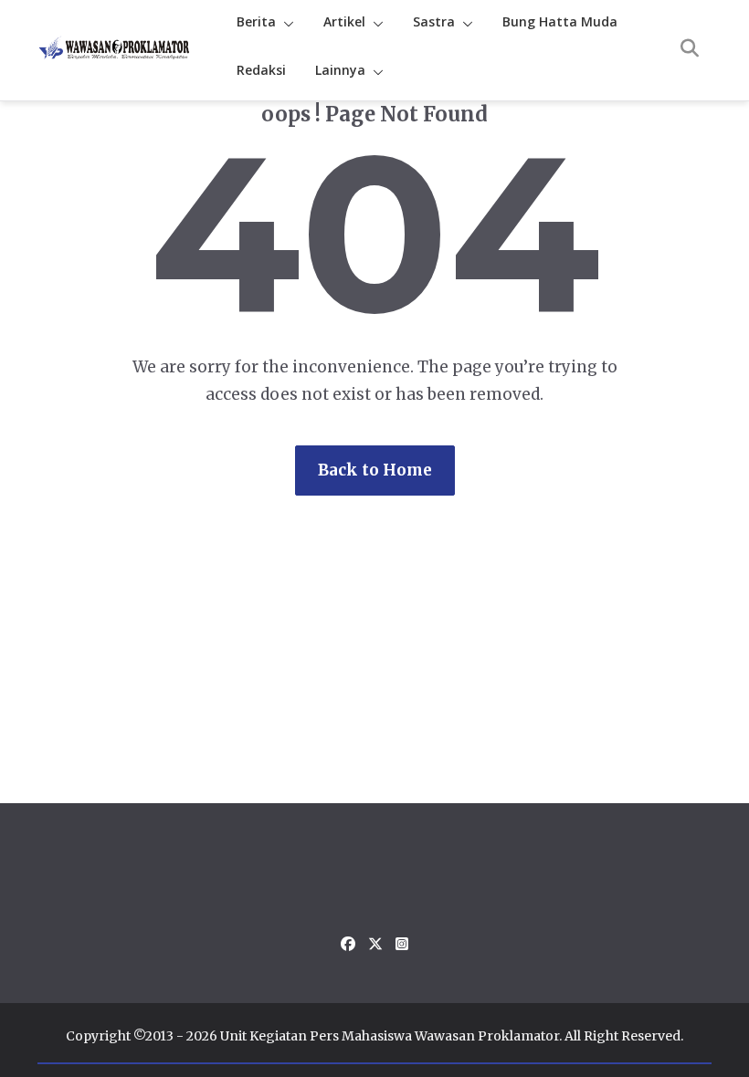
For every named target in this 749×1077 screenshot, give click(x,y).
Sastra (434, 21)
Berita (256, 21)
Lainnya (340, 69)
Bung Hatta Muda (559, 21)
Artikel (344, 21)
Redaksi (261, 69)
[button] (285, 24)
